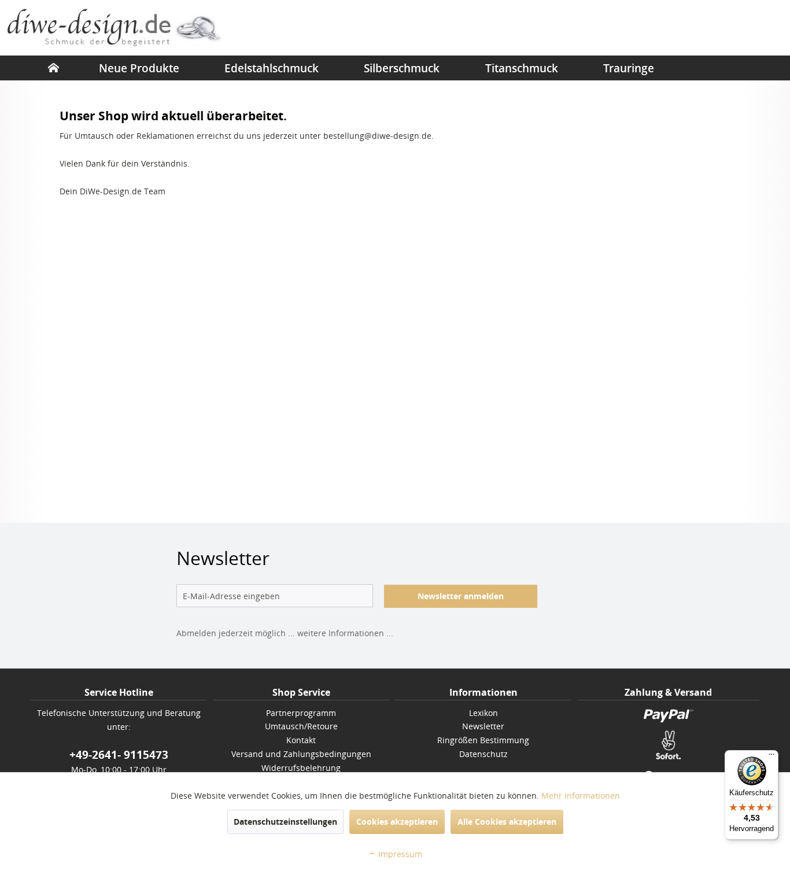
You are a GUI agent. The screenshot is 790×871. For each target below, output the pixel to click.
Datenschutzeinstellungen (285, 821)
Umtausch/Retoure (301, 726)
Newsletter (483, 726)
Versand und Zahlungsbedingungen (301, 753)
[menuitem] (53, 67)
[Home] (53, 67)
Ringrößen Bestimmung (483, 740)
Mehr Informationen (580, 795)
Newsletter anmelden (461, 595)
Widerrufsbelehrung (301, 767)
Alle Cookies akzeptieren (506, 821)
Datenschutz (483, 753)
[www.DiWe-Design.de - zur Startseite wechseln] (116, 29)
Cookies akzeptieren (397, 821)
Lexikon (483, 712)
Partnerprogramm (301, 712)
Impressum (399, 853)
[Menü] (771, 757)
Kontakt (301, 740)
